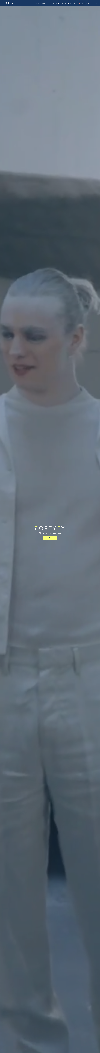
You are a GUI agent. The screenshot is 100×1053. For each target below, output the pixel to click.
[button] (40, 3)
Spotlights (56, 3)
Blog (62, 3)
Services (37, 3)
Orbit (75, 3)
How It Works (46, 3)
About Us (68, 3)
